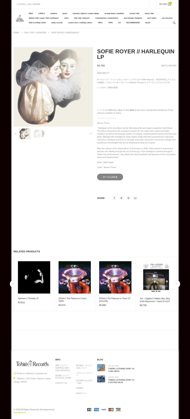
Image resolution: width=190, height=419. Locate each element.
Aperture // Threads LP (28, 298)
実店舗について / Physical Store (63, 376)
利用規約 (79, 388)
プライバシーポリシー (84, 374)
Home (16, 33)
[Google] (135, 198)
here (132, 110)
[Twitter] (121, 198)
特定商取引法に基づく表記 (84, 381)
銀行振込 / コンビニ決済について (84, 366)
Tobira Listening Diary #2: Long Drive (121, 370)
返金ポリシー (81, 393)
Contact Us (61, 383)
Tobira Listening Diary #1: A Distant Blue (121, 381)
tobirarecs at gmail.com (36, 373)
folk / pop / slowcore (35, 33)
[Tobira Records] (20, 18)
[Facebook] (114, 198)
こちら (119, 110)
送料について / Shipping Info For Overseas (62, 367)
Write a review (168, 66)
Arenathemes (20, 412)
